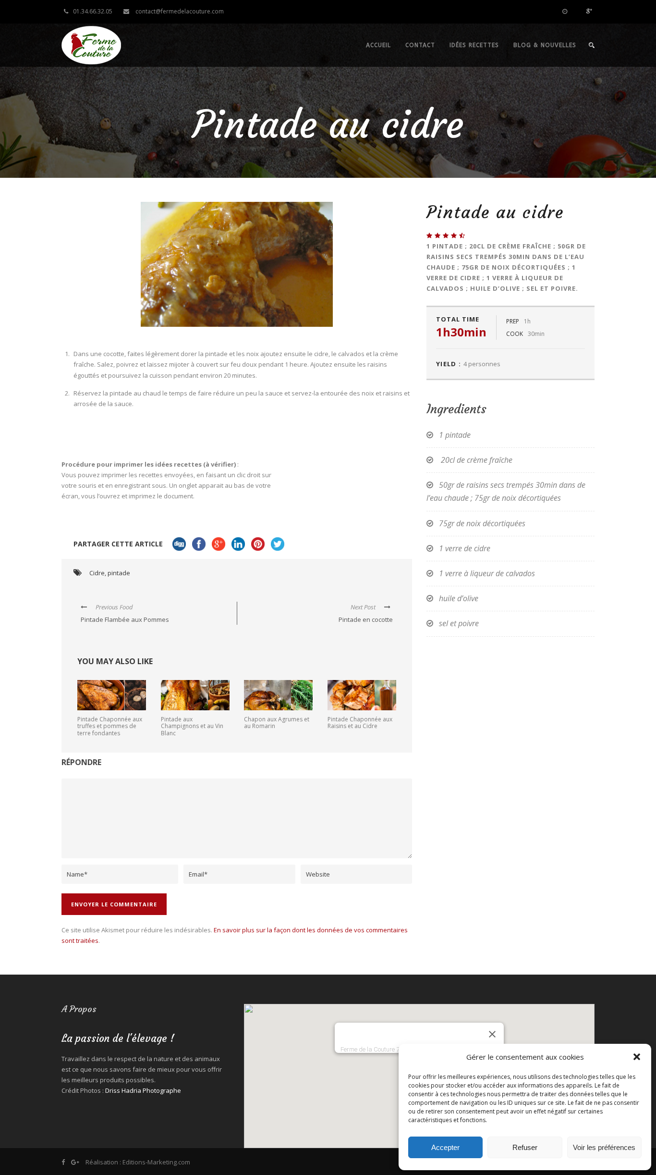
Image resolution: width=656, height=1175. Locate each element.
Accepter (445, 1147)
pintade (119, 573)
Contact (420, 45)
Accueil (378, 45)
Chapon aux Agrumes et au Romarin (276, 722)
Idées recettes (474, 45)
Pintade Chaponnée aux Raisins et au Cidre (360, 722)
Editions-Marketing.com (156, 1162)
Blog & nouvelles (544, 45)
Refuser (524, 1147)
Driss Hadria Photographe (143, 1090)
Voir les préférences (604, 1147)
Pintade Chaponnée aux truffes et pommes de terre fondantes (109, 726)
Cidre (97, 573)
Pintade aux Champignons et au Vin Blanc (192, 726)
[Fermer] (492, 1034)
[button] (637, 1057)
